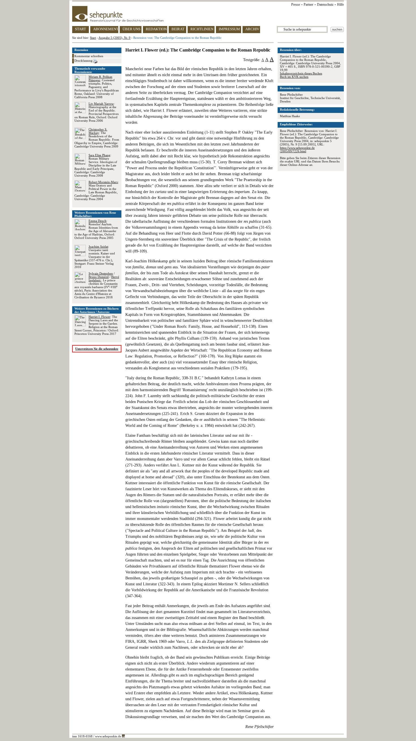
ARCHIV (252, 29)
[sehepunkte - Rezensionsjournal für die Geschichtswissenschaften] (208, 14)
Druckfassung (83, 60)
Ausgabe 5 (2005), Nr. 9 (114, 37)
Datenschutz (325, 5)
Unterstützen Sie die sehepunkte (96, 348)
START (80, 29)
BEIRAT (178, 29)
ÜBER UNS (131, 29)
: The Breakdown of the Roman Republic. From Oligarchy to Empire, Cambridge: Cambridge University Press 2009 (96, 138)
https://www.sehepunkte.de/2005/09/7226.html (297, 149)
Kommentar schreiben (88, 56)
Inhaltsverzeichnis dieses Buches (301, 73)
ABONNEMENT (105, 29)
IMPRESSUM (229, 29)
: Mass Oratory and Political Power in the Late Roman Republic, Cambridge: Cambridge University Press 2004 (96, 190)
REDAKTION (156, 29)
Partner (308, 5)
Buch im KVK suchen (294, 76)
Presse (295, 5)
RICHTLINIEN (201, 29)
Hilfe (340, 5)
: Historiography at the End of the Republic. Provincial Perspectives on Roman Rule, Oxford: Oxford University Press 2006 (96, 112)
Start (93, 37)
